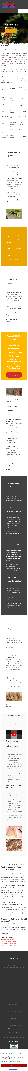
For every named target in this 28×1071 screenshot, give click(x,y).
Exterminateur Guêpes (14, 1022)
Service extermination (14, 1004)
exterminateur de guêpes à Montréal (14, 59)
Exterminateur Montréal (14, 1001)
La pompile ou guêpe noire (9, 943)
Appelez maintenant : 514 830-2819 (14, 375)
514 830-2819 (10, 11)
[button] (26, 1050)
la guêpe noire (17, 570)
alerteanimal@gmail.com (14, 965)
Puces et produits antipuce (14, 1036)
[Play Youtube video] (14, 734)
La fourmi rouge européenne (9, 941)
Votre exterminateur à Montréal (9, 4)
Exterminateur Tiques (14, 1032)
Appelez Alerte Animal (12, 550)
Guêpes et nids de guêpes (14, 1025)
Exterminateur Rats (14, 1015)
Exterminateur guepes (8, 939)
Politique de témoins (13, 1069)
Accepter (14, 1065)
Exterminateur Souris (14, 1008)
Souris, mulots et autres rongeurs (14, 1011)
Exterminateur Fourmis (8, 945)
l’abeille (17, 296)
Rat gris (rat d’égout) (14, 1018)
